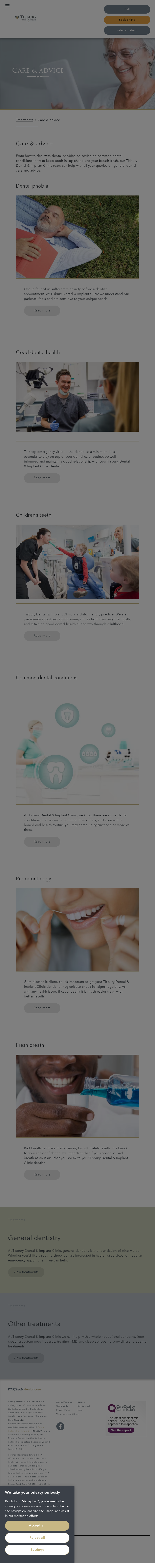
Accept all (37, 1525)
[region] (37, 1524)
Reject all (37, 1537)
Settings (37, 1549)
